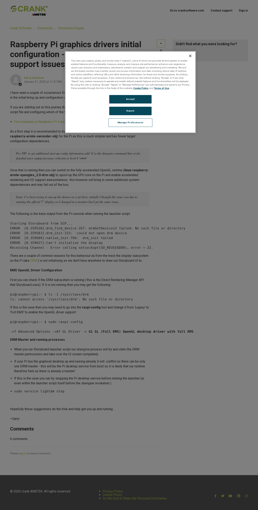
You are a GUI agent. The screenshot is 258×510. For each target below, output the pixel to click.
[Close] (190, 55)
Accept (130, 99)
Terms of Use (161, 88)
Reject (130, 110)
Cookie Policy (140, 88)
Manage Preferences (130, 122)
